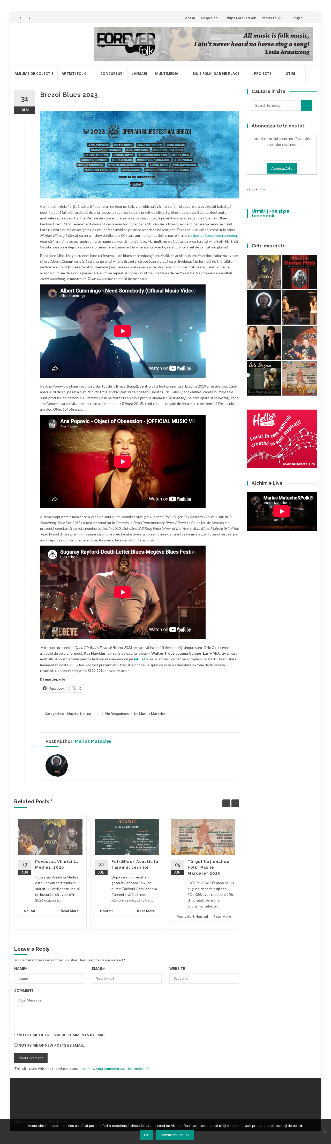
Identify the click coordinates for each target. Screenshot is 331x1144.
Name (20, 968)
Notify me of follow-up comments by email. (63, 1034)
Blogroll (298, 18)
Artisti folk (74, 73)
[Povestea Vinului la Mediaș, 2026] (264, 272)
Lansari (139, 73)
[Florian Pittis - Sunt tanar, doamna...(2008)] (299, 272)
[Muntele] (299, 343)
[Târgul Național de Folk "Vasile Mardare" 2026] (299, 378)
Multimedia (166, 73)
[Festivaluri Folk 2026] (299, 307)
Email (98, 968)
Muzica (72, 714)
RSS (261, 189)
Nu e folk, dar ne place (216, 73)
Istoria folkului (273, 18)
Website (177, 968)
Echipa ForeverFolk (240, 18)
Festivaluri (185, 916)
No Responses (117, 714)
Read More (70, 911)
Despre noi (210, 18)
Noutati (86, 714)
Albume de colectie (34, 73)
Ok (146, 1135)
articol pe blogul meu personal (214, 235)
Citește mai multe (175, 1135)
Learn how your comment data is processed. (114, 1068)
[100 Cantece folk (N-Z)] (264, 343)
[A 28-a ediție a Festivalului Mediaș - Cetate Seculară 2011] (264, 307)
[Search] (306, 105)
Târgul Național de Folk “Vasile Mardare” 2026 (209, 867)
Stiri (290, 73)
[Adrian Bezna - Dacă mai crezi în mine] (264, 378)
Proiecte (263, 73)
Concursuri (112, 73)
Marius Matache (152, 714)
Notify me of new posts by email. (51, 1045)
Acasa (190, 18)
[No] (324, 1131)
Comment (24, 990)
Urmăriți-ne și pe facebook (270, 213)
